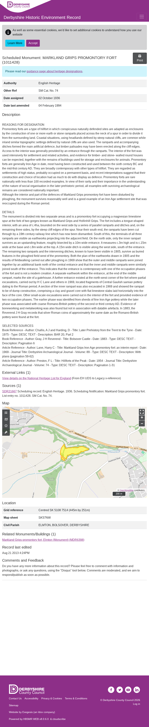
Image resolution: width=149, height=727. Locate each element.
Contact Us (15, 698)
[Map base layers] (6, 419)
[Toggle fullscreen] (142, 412)
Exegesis (27, 712)
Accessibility (31, 698)
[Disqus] (74, 628)
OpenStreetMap (127, 490)
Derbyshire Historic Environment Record (42, 17)
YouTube (128, 690)
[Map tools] (6, 432)
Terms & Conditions (76, 698)
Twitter (119, 690)
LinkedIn (137, 690)
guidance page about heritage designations (54, 71)
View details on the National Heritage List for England (36, 378)
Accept (33, 43)
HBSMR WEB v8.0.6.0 (36, 719)
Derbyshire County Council (118, 700)
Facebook (111, 690)
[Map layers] (6, 413)
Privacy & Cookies (51, 698)
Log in (136, 703)
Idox (40, 712)
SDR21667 (9, 391)
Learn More (15, 43)
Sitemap (13, 705)
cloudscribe (59, 719)
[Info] (6, 426)
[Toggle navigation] (142, 16)
